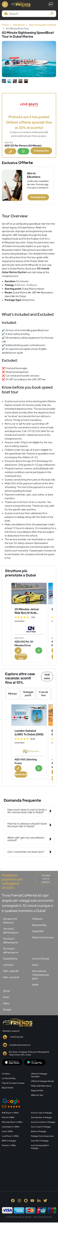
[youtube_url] (32, 1200)
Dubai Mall (37, 931)
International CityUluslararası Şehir (40, 974)
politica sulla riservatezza (41, 1086)
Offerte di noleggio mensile (42, 1081)
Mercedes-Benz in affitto (12, 1122)
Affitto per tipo (37, 1095)
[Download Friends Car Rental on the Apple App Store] (12, 1062)
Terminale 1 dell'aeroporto (10, 950)
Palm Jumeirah (11, 977)
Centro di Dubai (40, 958)
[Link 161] (29, 593)
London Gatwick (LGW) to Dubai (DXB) (29, 732)
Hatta (6, 1003)
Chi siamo (6, 1073)
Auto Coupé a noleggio (41, 1126)
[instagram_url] (19, 1200)
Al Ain (6, 997)
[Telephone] (10, 151)
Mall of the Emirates (43, 937)
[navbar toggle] (5, 4)
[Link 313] (25, 1167)
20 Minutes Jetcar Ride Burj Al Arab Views (27, 611)
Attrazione (19, 24)
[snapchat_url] (26, 1200)
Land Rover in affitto (10, 1136)
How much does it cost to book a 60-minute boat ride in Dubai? (27, 811)
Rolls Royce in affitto (10, 1113)
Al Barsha (37, 918)
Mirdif (35, 984)
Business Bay (39, 925)
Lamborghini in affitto (10, 1126)
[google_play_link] (35, 1062)
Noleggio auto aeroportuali (42, 1136)
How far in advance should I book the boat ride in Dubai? (27, 825)
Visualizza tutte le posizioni (45, 878)
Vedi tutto (47, 676)
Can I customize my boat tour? (25, 851)
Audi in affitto (7, 1131)
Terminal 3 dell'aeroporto (10, 940)
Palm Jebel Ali (10, 971)
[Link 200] (29, 715)
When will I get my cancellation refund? (25, 839)
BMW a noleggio (9, 1140)
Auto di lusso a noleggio (41, 1113)
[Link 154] (29, 104)
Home (5, 24)
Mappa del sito (37, 1090)
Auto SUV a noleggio (40, 1140)
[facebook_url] (13, 1200)
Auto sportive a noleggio (41, 1117)
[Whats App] (23, 151)
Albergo (12, 693)
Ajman (6, 991)
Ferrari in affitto (8, 1117)
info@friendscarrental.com (19, 1045)
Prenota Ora (41, 150)
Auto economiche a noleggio (43, 1122)
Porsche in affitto (9, 1145)
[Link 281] (17, 1022)
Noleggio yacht (28, 693)
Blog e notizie (7, 1087)
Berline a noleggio (38, 1131)
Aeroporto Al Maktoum (10, 920)
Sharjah (7, 1009)
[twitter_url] (45, 1200)
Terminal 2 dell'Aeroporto (11, 930)
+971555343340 (16, 1037)
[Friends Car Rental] (20, 4)
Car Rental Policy (9, 1078)
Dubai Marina (10, 958)
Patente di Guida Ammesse (13, 1083)
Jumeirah (8, 964)
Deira (35, 964)
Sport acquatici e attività (42, 24)
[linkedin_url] (39, 1200)
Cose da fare (43, 693)
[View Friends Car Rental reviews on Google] (29, 1103)
